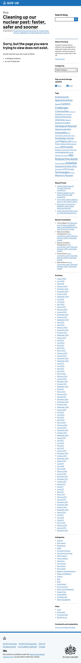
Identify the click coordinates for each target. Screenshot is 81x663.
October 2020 (62, 404)
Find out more (60, 59)
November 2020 (62, 402)
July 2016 (60, 515)
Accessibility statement (27, 647)
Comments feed (62, 615)
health (59, 548)
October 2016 (62, 507)
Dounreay (59, 123)
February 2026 (62, 286)
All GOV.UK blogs (10, 644)
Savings (57, 163)
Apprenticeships (64, 100)
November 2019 (62, 430)
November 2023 (62, 330)
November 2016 (62, 505)
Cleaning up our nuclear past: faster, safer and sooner (24, 22)
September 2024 (63, 320)
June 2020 (61, 415)
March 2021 (61, 392)
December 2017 (62, 476)
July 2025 (60, 299)
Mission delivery (62, 558)
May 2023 (60, 345)
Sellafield (71, 163)
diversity (68, 120)
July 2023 (60, 340)
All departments (9, 647)
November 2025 (62, 291)
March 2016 (61, 523)
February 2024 (62, 327)
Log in (59, 610)
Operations (61, 561)
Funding (66, 123)
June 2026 (61, 281)
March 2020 (61, 423)
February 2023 (62, 353)
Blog (5, 12)
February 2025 (62, 309)
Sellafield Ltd (24, 33)
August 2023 (61, 338)
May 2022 (60, 369)
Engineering (61, 546)
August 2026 (61, 279)
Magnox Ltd (65, 141)
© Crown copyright (70, 657)
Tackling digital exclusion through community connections (65, 188)
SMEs (74, 166)
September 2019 (62, 435)
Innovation (61, 132)
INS (69, 133)
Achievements (62, 97)
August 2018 (61, 461)
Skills (69, 166)
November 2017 (62, 479)
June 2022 (61, 366)
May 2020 (60, 417)
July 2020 (60, 412)
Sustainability (61, 594)
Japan (73, 135)
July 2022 (60, 363)
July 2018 (60, 464)
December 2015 (62, 530)
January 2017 (61, 500)
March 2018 (61, 469)
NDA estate (66, 146)
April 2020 (61, 420)
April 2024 (61, 325)
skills (58, 579)
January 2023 (62, 356)
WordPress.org (62, 617)
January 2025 (61, 312)
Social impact (59, 169)
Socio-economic (62, 587)
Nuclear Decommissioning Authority (25, 31)
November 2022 (62, 358)
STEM (65, 169)
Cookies (42, 647)
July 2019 (60, 440)
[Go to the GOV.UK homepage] (11, 3)
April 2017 (60, 492)
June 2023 (61, 343)
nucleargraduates (61, 152)
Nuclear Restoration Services (39, 33)
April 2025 (60, 304)
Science (59, 576)
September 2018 (62, 458)
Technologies (62, 172)
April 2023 (61, 348)
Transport (72, 172)
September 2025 (63, 297)
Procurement (61, 564)
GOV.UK (42, 644)
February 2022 (62, 376)
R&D (71, 155)
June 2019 (60, 443)
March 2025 (61, 307)
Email (59, 86)
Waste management (64, 600)
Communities (62, 111)
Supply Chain (61, 592)
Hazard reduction (63, 129)
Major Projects (62, 556)
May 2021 (60, 389)
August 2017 (61, 484)
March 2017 (61, 494)
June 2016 (60, 518)
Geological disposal (66, 126)
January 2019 (61, 451)
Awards (58, 104)
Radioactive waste (66, 159)
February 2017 (62, 497)
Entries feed (61, 612)
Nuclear (58, 150)
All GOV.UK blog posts (28, 644)
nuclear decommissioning (68, 150)
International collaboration (63, 136)
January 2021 (61, 397)
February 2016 (62, 525)
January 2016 (61, 528)
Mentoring (74, 141)
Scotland (62, 163)
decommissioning (67, 114)
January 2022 (62, 379)
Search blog (61, 14)
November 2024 (62, 315)
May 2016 (60, 520)
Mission (57, 144)
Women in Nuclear (64, 175)
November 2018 (62, 453)
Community (72, 111)
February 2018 (62, 471)
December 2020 (62, 399)
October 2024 (62, 317)
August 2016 (61, 512)
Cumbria (58, 114)
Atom (71, 86)
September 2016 (62, 510)
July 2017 (60, 487)
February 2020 (62, 425)
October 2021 (62, 384)
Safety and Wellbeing (64, 574)
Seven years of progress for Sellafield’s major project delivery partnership (66, 206)
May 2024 (60, 322)
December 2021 (62, 381)
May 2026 (60, 284)
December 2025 (62, 289)
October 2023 (62, 333)
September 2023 (63, 335)
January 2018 (61, 474)
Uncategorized (62, 597)
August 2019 (61, 438)
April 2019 (60, 448)
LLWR (57, 141)
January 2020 (62, 428)
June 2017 (60, 489)
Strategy (71, 169)
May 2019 (60, 446)
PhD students (64, 155)
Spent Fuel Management (65, 589)
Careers (65, 104)
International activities (64, 553)
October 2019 (62, 433)
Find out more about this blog (65, 627)
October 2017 (61, 482)
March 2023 (61, 351)
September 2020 (63, 407)
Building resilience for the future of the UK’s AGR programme (65, 195)
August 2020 (61, 410)
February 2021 (62, 394)
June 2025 (60, 302)
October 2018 (62, 456)
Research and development (66, 571)
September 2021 (62, 387)
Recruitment (61, 566)
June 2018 (60, 466)
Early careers (61, 543)
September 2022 (63, 361)
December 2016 (62, 502)
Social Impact (61, 584)
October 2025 (62, 294)
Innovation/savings (63, 551)
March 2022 (61, 374)
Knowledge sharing (64, 138)
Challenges (61, 107)
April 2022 (61, 371)
